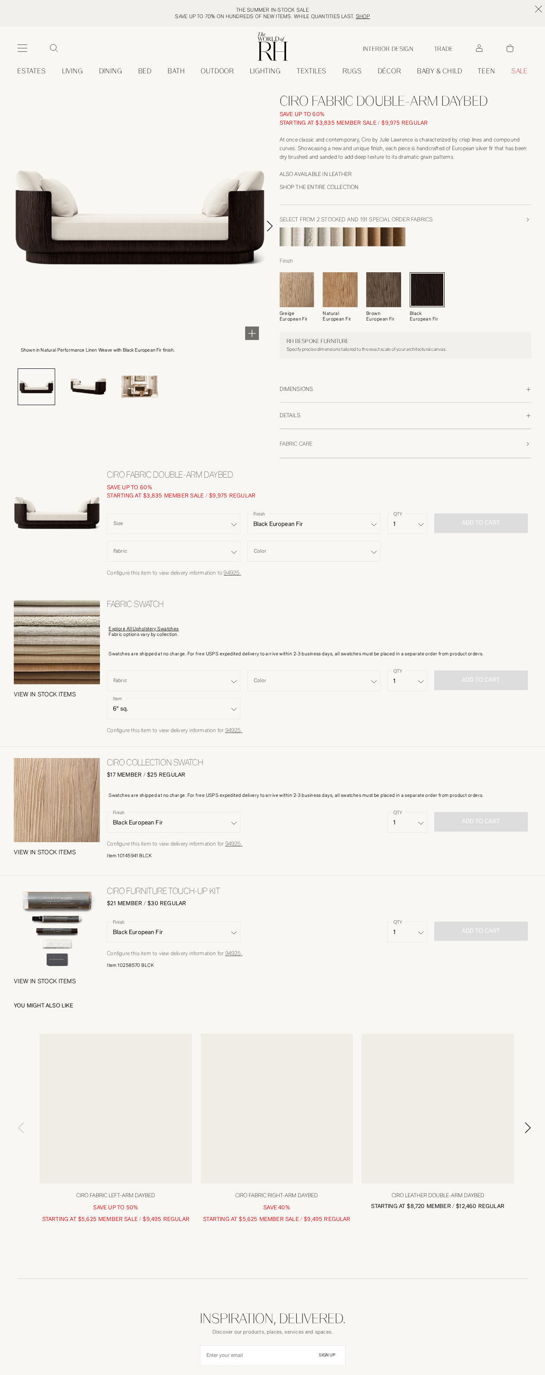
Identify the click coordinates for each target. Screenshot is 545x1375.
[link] (439, 71)
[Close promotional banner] (538, 9)
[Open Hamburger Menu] (22, 48)
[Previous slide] (17, 1165)
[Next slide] (280, 226)
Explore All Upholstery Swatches (144, 628)
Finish (259, 514)
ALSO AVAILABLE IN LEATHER (316, 174)
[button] (45, 695)
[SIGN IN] (479, 48)
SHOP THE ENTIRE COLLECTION (319, 187)
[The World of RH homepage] (273, 46)
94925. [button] (232, 573)
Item (117, 698)
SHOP (363, 16)
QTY (397, 514)
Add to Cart (481, 821)
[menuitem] (31, 71)
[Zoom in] (252, 333)
